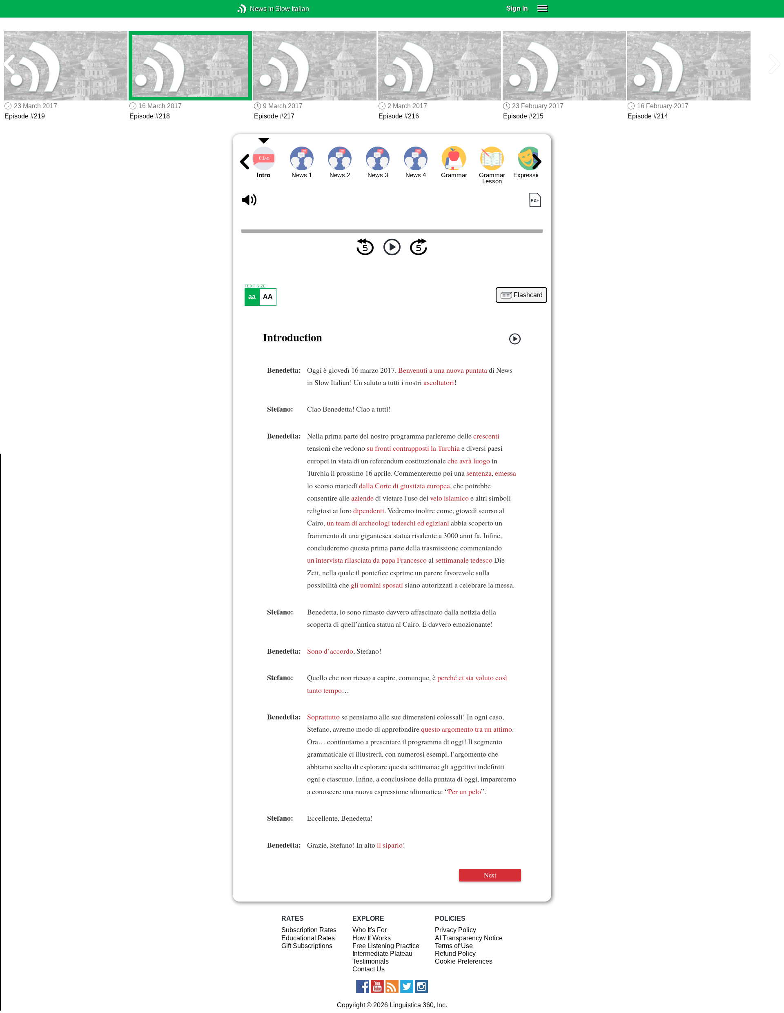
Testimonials (370, 961)
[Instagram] (421, 986)
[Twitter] (406, 986)
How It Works (371, 938)
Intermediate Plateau (382, 953)
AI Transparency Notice (469, 938)
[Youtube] (377, 986)
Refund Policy (455, 953)
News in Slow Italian (254, 8)
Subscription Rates (308, 929)
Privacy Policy (455, 929)
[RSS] (392, 986)
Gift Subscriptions (306, 945)
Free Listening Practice (385, 945)
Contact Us (368, 969)
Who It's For (369, 929)
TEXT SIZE (255, 286)
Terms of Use (454, 945)
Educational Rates (308, 938)
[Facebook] (362, 986)
